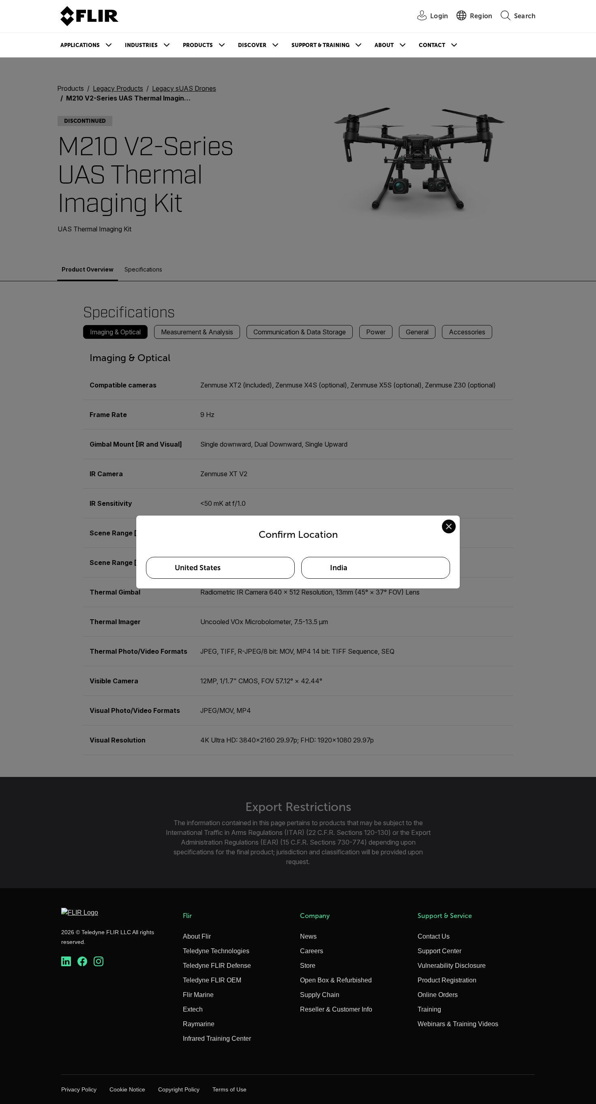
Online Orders (438, 994)
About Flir (197, 936)
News (308, 936)
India (338, 568)
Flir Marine (198, 994)
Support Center (439, 951)
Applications (80, 45)
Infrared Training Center (217, 1038)
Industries (141, 45)
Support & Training (320, 45)
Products (198, 45)
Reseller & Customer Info (336, 1009)
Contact (432, 45)
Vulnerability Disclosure (452, 965)
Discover (252, 45)
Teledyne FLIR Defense (217, 965)
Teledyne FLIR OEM (212, 980)
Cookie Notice (127, 1089)
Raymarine (198, 1024)
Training (429, 1009)
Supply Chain (319, 994)
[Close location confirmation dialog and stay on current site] (449, 526)
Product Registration (447, 980)
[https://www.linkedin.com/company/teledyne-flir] (66, 961)
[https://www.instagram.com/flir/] (98, 961)
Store (307, 965)
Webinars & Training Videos (458, 1024)
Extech (193, 1009)
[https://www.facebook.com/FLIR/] (82, 961)
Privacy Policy (78, 1089)
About (384, 45)
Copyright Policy (178, 1089)
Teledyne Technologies (216, 951)
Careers (311, 951)
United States (198, 568)
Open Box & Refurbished (336, 980)
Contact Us (434, 936)
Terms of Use (229, 1089)
